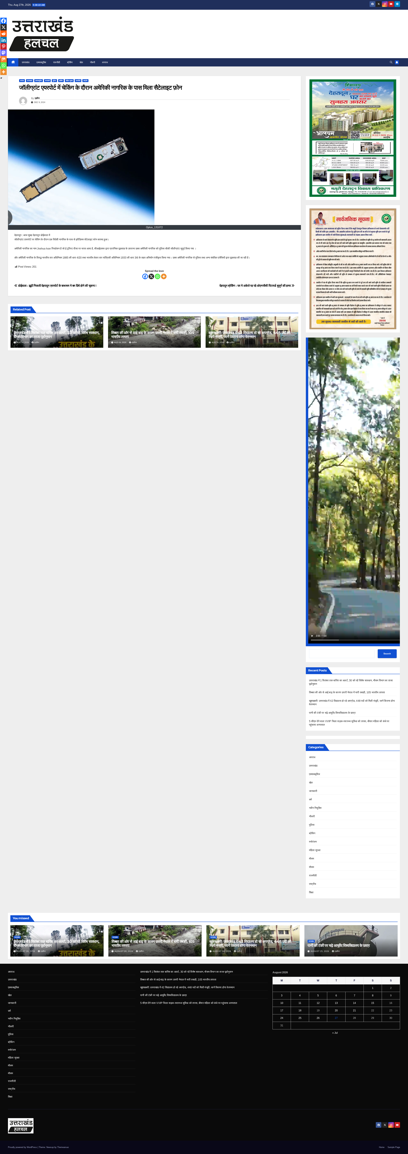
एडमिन (37, 98)
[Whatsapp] (157, 276)
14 (354, 1003)
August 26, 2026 (26, 951)
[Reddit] (3, 33)
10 (281, 1003)
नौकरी (92, 62)
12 (318, 1003)
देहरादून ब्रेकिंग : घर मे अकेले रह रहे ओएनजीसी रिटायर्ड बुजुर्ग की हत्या (255, 285)
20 (336, 1010)
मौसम (311, 858)
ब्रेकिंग (70, 62)
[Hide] (1, 78)
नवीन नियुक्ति (315, 808)
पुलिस (54, 80)
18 (300, 1010)
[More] (164, 276)
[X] (151, 276)
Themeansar (63, 1147)
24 (281, 1018)
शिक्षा (311, 892)
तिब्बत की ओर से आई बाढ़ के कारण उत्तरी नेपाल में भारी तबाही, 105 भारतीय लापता (152, 334)
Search (387, 653)
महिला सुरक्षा (69, 80)
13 (336, 1003)
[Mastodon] (3, 53)
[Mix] (3, 59)
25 (300, 1018)
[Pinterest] (3, 46)
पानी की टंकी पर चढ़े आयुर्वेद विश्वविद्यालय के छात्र (332, 712)
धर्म (310, 799)
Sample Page (394, 1147)
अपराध (105, 62)
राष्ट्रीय (85, 80)
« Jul (335, 1032)
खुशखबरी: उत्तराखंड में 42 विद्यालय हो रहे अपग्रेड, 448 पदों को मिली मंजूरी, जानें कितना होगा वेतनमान (249, 334)
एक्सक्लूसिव (41, 62)
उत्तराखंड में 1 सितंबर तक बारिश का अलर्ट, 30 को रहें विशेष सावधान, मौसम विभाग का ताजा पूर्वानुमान (56, 334)
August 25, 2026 (320, 951)
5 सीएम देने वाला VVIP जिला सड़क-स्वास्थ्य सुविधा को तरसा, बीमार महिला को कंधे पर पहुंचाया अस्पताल (188, 1003)
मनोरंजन (313, 841)
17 (281, 1010)
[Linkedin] (3, 40)
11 (300, 1003)
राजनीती (56, 62)
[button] (391, 62)
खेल (81, 62)
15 (372, 1003)
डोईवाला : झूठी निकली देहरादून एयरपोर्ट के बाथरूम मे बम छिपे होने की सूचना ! (56, 285)
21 (354, 1010)
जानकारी (47, 80)
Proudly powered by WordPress (23, 1147)
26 (318, 1018)
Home (381, 1147)
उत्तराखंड (26, 62)
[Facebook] (145, 276)
